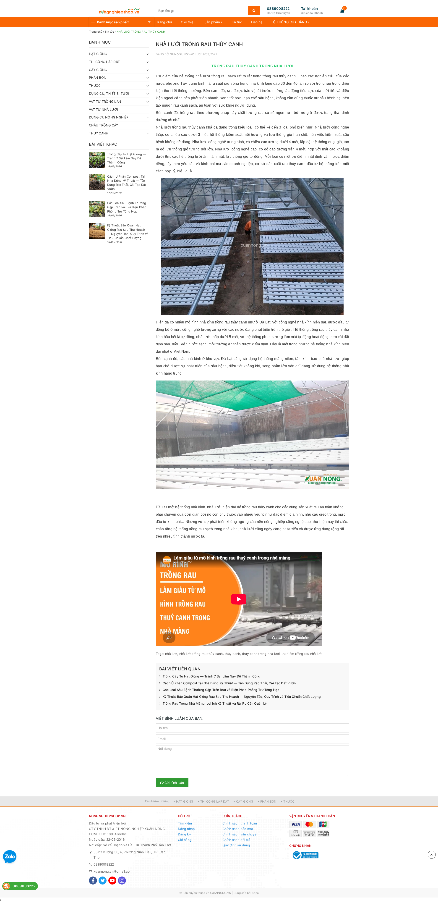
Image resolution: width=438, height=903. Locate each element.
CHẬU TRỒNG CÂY (103, 125)
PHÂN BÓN (97, 77)
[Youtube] (112, 881)
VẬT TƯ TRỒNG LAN (105, 101)
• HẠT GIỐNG (183, 801)
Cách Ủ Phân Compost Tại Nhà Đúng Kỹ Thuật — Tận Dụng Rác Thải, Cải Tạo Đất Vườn (229, 683)
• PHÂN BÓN (267, 801)
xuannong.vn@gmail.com (113, 871)
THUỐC (95, 85)
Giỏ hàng (185, 840)
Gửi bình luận (174, 783)
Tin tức (236, 22)
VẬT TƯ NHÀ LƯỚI (103, 109)
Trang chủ (164, 22)
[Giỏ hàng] (342, 10)
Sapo (255, 893)
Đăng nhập (186, 829)
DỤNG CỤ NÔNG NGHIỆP (108, 117)
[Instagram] (122, 881)
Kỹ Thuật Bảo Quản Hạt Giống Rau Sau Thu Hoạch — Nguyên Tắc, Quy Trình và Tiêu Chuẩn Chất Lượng (242, 696)
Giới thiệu (188, 22)
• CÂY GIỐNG (243, 801)
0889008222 (278, 8)
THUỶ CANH (98, 133)
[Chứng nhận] (305, 855)
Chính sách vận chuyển (240, 834)
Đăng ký (184, 834)
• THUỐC (288, 801)
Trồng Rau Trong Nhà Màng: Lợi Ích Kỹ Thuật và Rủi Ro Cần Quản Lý (215, 703)
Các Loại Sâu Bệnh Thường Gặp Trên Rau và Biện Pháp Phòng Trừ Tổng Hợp (221, 690)
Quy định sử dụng (236, 845)
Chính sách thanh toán (239, 823)
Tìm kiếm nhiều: (157, 801)
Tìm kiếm (185, 823)
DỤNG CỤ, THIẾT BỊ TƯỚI (109, 93)
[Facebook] (93, 881)
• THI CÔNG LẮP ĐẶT (213, 801)
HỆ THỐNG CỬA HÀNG (289, 22)
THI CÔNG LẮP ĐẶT (104, 62)
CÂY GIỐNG (98, 70)
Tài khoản (309, 8)
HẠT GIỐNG (98, 54)
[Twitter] (103, 881)
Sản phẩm (212, 22)
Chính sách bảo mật (237, 829)
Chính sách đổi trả (236, 840)
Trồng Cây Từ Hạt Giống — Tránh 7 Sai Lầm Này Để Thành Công (212, 676)
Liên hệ (256, 22)
